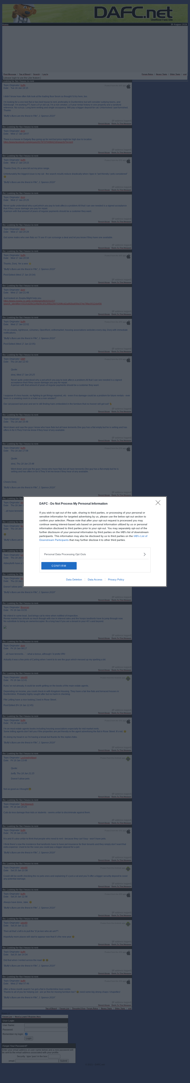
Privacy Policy (116, 579)
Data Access (95, 579)
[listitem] (95, 554)
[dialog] (95, 542)
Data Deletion (74, 579)
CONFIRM (59, 565)
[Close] (159, 503)
